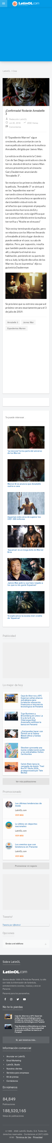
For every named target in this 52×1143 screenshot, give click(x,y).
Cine (14, 71)
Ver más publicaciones (26, 781)
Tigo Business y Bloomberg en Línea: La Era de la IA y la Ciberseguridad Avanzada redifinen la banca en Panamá (32, 719)
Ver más (19, 815)
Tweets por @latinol (12, 924)
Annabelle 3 (12, 322)
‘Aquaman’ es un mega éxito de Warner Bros (25, 551)
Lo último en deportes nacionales (26, 825)
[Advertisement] (26, 34)
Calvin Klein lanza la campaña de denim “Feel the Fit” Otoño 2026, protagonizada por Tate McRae (32, 768)
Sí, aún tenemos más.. (26, 1039)
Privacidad (37, 1137)
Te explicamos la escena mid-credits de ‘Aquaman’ (24, 617)
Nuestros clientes (14, 1068)
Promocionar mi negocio (26, 865)
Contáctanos (12, 1080)
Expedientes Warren (16, 328)
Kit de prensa (13, 1076)
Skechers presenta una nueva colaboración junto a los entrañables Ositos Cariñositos (33, 751)
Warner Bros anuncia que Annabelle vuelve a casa (24, 485)
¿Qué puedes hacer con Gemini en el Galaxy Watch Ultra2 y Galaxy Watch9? (32, 734)
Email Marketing (14, 1060)
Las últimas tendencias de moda (28, 804)
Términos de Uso (23, 1137)
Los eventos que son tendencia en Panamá (26, 845)
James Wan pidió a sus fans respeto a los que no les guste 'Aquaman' (25, 584)
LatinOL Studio (13, 1064)
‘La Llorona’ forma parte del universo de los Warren (24, 452)
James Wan (28, 322)
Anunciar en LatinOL (16, 1056)
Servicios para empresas (18, 1072)
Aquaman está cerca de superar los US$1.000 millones (24, 518)
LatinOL (6, 71)
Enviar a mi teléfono (14, 943)
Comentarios (13, 126)
